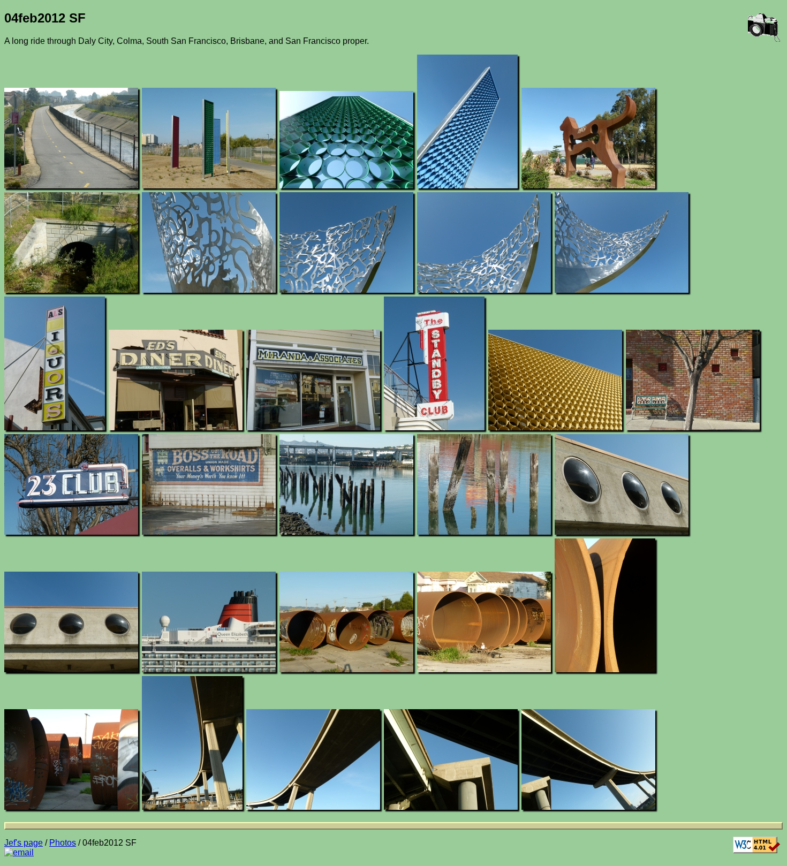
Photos (62, 842)
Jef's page (23, 842)
